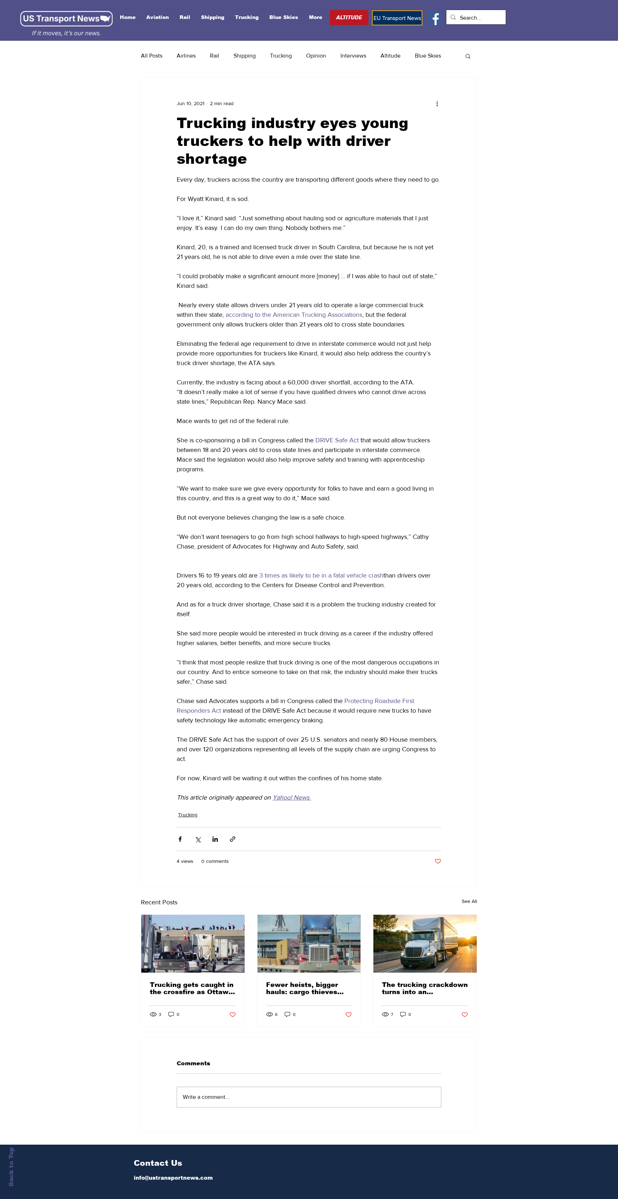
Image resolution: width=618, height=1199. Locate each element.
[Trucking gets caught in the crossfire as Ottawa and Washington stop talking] (193, 944)
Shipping (245, 56)
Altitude (391, 56)
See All (469, 901)
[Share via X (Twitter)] (197, 839)
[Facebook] (434, 18)
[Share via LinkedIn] (215, 839)
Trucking (281, 56)
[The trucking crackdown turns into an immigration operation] (425, 944)
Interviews (353, 56)
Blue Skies (428, 56)
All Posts (151, 56)
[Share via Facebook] (180, 839)
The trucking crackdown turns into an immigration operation (425, 988)
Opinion (316, 56)
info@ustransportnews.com (173, 1178)
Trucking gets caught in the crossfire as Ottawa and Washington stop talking (192, 988)
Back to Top (11, 1167)
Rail (214, 56)
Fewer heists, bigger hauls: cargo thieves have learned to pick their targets (302, 988)
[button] (468, 56)
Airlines (186, 56)
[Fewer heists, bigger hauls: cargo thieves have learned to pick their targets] (309, 944)
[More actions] (437, 103)
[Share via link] (232, 839)
